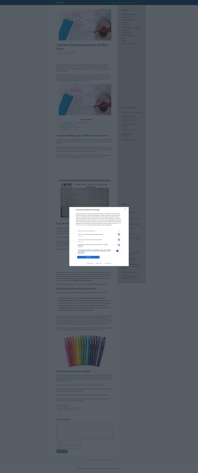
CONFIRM (88, 257)
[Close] (125, 209)
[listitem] (99, 231)
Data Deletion (90, 263)
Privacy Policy (107, 263)
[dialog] (99, 236)
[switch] (118, 234)
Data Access (99, 263)
